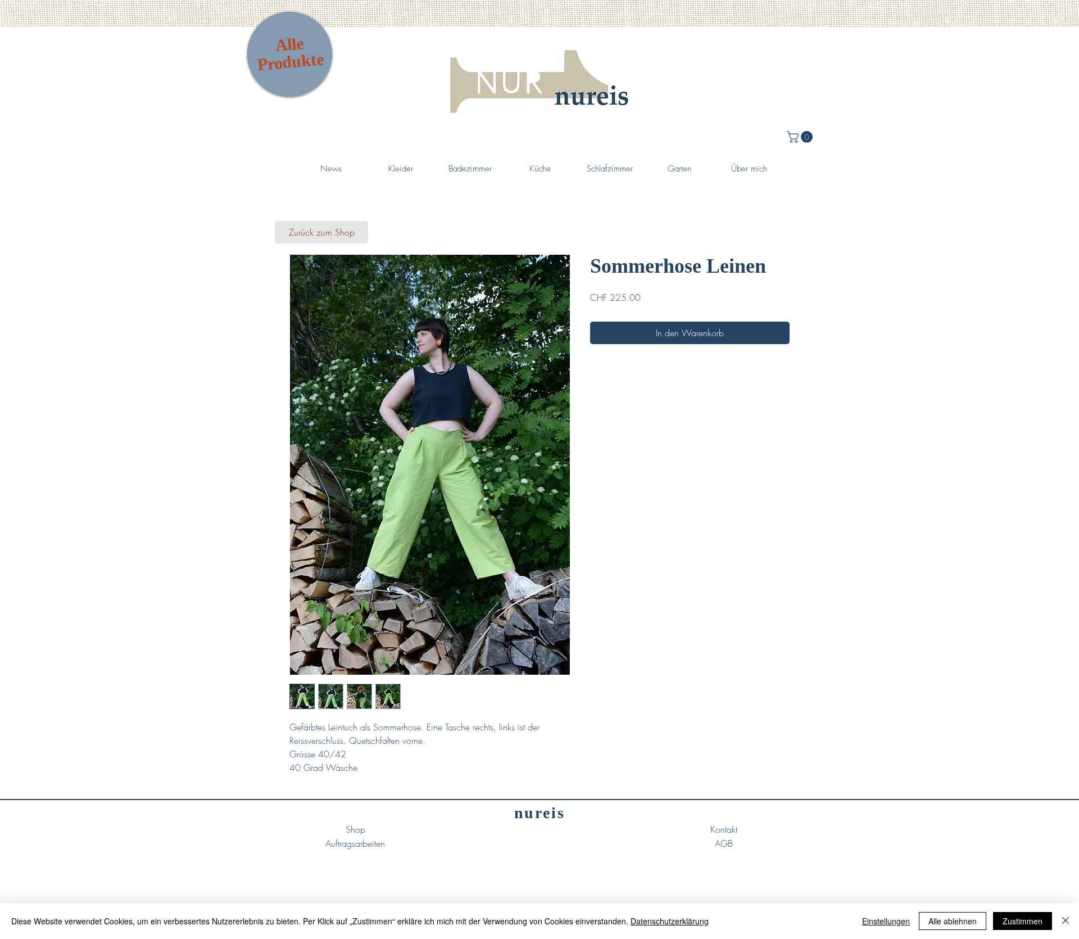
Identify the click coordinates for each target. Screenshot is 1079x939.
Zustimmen (1022, 921)
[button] (801, 137)
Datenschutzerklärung (670, 921)
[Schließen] (1065, 921)
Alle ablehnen (952, 921)
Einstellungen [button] (886, 921)
